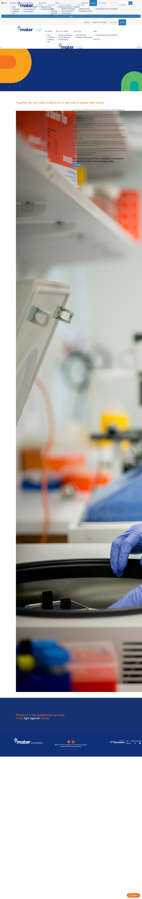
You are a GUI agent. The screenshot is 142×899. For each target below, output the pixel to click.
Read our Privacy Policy (71, 749)
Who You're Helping (65, 5)
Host (52, 9)
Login (87, 22)
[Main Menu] (1, 47)
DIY (51, 15)
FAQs (95, 5)
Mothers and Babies (68, 9)
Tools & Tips (77, 31)
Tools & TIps (80, 5)
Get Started (51, 5)
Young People (66, 13)
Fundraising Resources (84, 37)
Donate (122, 22)
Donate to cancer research (92, 165)
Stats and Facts (84, 9)
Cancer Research (67, 11)
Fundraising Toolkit (85, 11)
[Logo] (30, 5)
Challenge (54, 11)
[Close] (141, 47)
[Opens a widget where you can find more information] (133, 895)
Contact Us (122, 5)
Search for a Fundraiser (99, 22)
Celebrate (53, 13)
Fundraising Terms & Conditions (107, 9)
